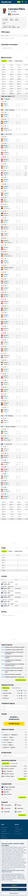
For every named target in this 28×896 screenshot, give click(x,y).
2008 (3, 507)
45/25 (10, 83)
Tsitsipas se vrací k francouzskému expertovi (14, 657)
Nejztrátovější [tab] (14, 763)
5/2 (11, 67)
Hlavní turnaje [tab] (6, 687)
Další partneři (22, 815)
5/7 (11, 511)
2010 (3, 502)
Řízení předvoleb (14, 893)
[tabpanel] (14, 292)
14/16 (18, 79)
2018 (3, 76)
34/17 (11, 86)
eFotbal (19, 811)
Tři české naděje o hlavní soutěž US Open (14, 671)
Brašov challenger (10, 110)
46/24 (10, 507)
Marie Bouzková (4, 837)
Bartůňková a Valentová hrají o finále (14, 668)
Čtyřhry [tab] (10, 551)
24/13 (18, 504)
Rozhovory (17, 831)
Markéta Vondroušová (5, 833)
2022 (3, 67)
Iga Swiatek (3, 835)
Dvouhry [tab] (4, 551)
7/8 (11, 514)
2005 (3, 514)
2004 (3, 516)
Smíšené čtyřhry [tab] (18, 61)
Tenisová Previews (18, 829)
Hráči (3, 5)
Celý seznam (22, 797)
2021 (3, 69)
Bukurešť (8, 99)
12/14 (18, 88)
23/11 (11, 74)
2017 (3, 79)
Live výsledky (7, 805)
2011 (3, 93)
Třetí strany (12, 868)
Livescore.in (7, 808)
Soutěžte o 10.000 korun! (14, 718)
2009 (3, 504)
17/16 (11, 88)
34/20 (18, 81)
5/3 (11, 72)
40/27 (10, 504)
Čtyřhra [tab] (10, 61)
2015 (3, 83)
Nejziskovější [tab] (6, 763)
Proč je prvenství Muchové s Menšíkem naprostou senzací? (14, 664)
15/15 (18, 502)
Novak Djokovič (4, 827)
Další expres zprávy (20, 680)
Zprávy (19, 805)
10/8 (19, 76)
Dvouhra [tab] (4, 61)
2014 (3, 86)
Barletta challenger (11, 426)
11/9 (11, 76)
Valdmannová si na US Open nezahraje (14, 647)
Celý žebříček (22, 779)
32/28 (10, 502)
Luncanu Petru (9, 5)
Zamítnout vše (14, 889)
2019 (3, 74)
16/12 (18, 507)
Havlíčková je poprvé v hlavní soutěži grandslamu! (14, 653)
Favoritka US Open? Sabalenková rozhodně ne (13, 660)
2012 (3, 91)
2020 (3, 72)
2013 (3, 88)
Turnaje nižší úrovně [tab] (16, 687)
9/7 (11, 69)
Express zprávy (18, 833)
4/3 (19, 69)
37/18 (11, 93)
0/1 (19, 67)
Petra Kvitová (3, 831)
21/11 (19, 74)
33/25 (10, 509)
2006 (3, 511)
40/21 (18, 83)
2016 (3, 81)
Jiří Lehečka (3, 829)
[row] (14, 67)
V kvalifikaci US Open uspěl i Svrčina (14, 649)
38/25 (10, 81)
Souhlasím (14, 885)
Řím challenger (9, 415)
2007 (3, 509)
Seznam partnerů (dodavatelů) (9, 881)
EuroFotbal (7, 811)
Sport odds (20, 808)
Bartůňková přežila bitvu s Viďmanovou (14, 677)
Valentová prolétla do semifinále (13, 674)
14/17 (11, 79)
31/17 (18, 509)
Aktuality (16, 827)
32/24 (10, 91)
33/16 (18, 93)
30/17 (18, 91)
